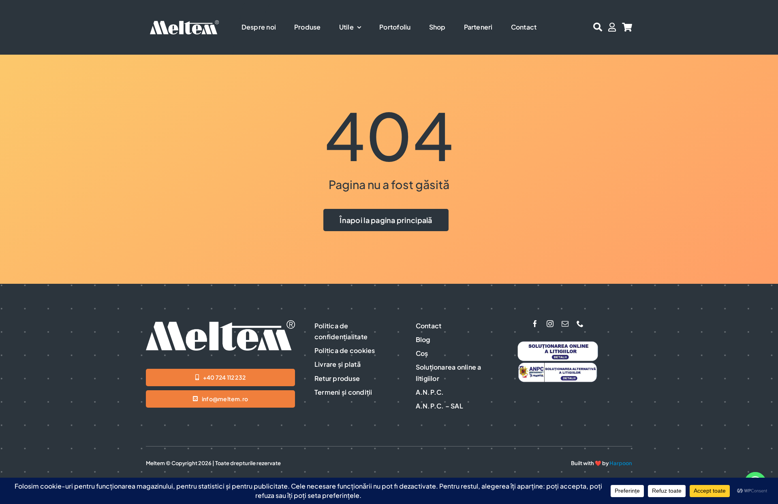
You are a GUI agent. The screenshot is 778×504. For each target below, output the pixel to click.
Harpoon (620, 463)
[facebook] (535, 323)
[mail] (565, 323)
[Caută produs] (597, 27)
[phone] (580, 323)
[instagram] (550, 323)
